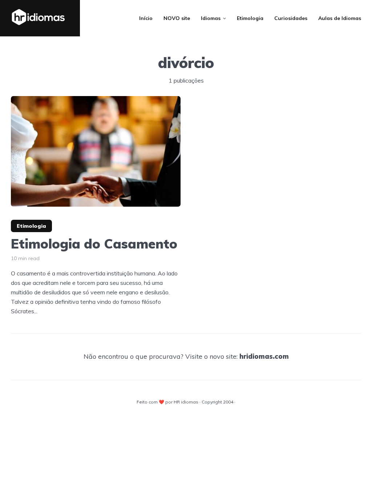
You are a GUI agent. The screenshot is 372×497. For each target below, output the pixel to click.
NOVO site (176, 18)
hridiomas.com (264, 356)
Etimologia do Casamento (94, 243)
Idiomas (211, 18)
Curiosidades (290, 18)
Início (146, 18)
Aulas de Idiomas (339, 18)
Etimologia (250, 18)
